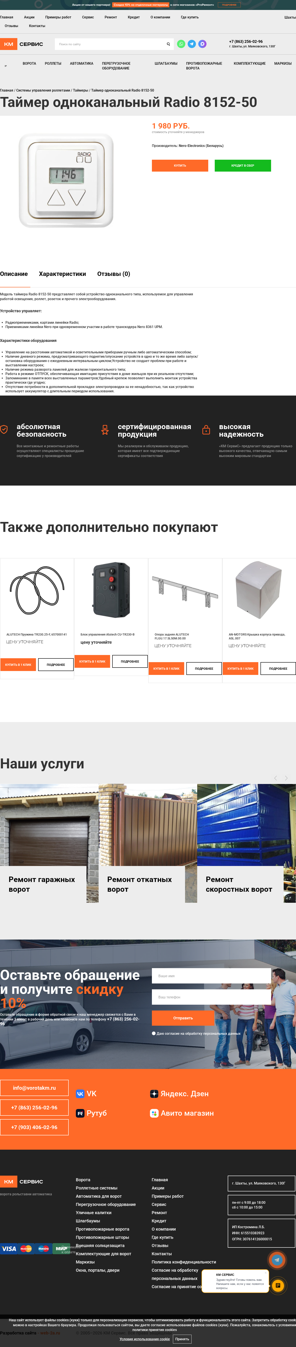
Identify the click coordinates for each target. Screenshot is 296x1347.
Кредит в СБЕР (242, 165)
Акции (29, 17)
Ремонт (111, 17)
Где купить (190, 17)
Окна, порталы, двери (97, 1270)
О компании (160, 17)
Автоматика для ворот (99, 1196)
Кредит (134, 17)
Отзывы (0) (113, 273)
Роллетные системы (96, 1188)
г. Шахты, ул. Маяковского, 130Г (252, 46)
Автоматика (81, 63)
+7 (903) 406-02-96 (34, 1127)
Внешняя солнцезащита (100, 1245)
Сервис (88, 17)
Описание (14, 273)
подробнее (56, 664)
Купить (180, 165)
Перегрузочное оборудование (116, 65)
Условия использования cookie (145, 1339)
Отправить (183, 1018)
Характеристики (62, 273)
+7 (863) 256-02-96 (246, 41)
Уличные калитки (93, 1212)
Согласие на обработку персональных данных (175, 1274)
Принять (182, 1339)
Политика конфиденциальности (184, 1262)
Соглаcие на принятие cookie (181, 1286)
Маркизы (283, 63)
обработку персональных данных (213, 1034)
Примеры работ (58, 17)
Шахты (290, 17)
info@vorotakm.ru (34, 1088)
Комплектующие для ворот (103, 1253)
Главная (6, 17)
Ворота (29, 63)
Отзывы (11, 26)
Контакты (37, 26)
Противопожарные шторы (102, 1237)
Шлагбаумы (166, 63)
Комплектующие (250, 63)
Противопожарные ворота (204, 65)
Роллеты (53, 63)
